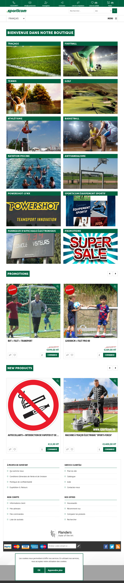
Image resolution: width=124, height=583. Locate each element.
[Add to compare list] (10, 355)
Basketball (72, 118)
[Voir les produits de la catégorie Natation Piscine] (33, 173)
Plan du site (72, 471)
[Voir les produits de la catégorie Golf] (90, 98)
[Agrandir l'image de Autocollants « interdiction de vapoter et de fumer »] (91, 405)
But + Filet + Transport (20, 340)
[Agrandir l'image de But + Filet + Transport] (33, 311)
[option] (33, 321)
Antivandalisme (75, 156)
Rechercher (72, 519)
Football (71, 43)
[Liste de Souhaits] (14, 355)
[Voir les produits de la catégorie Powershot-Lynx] (33, 211)
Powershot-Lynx (19, 193)
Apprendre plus (55, 570)
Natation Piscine (19, 156)
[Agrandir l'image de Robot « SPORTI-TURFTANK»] (33, 405)
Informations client (17, 503)
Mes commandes (17, 514)
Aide (69, 482)
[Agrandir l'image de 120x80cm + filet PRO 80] (91, 311)
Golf (68, 81)
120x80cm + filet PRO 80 (77, 340)
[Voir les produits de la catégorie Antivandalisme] (90, 173)
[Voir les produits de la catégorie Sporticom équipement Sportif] (90, 211)
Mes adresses (15, 508)
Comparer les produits (76, 514)
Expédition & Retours (18, 487)
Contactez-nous (73, 487)
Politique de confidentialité (21, 482)
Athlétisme (15, 118)
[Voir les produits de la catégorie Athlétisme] (33, 136)
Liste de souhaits (16, 519)
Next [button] (115, 273)
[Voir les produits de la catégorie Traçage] (33, 61)
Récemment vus (73, 508)
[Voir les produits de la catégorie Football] (90, 61)
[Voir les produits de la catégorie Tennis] (33, 98)
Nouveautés (72, 503)
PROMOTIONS (73, 231)
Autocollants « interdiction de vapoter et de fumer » (91, 435)
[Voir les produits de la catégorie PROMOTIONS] (90, 248)
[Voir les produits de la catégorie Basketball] (90, 136)
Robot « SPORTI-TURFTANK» (22, 435)
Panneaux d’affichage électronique (32, 231)
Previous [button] (109, 273)
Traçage (13, 43)
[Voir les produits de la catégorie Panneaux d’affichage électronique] (33, 248)
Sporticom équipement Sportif (85, 193)
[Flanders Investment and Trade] (62, 538)
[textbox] (90, 10)
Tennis (12, 81)
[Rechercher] (114, 10)
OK (39, 570)
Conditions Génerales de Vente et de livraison (28, 476)
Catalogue (71, 476)
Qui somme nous (17, 471)
